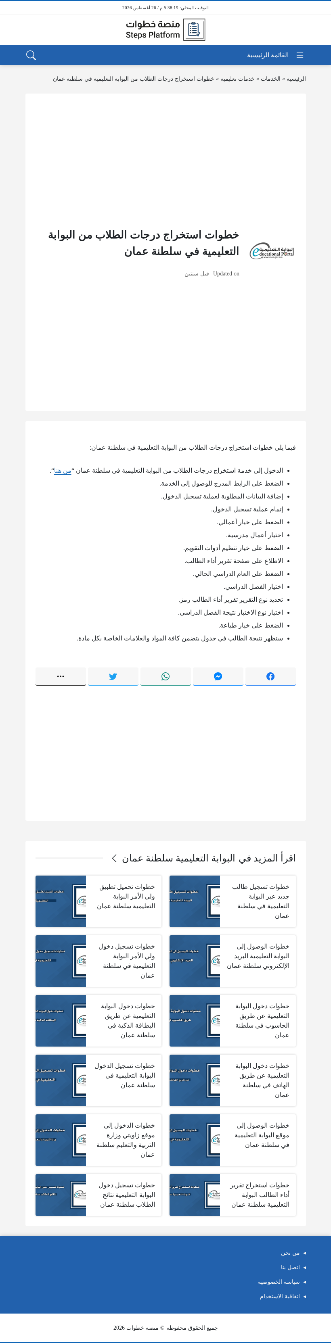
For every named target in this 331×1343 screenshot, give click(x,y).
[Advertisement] (166, 160)
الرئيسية (296, 79)
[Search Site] (31, 55)
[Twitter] (113, 676)
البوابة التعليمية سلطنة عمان (178, 858)
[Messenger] (218, 676)
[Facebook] (270, 676)
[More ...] (61, 676)
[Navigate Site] (276, 55)
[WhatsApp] (165, 676)
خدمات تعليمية (237, 79)
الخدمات (271, 79)
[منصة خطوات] (165, 30)
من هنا (62, 470)
